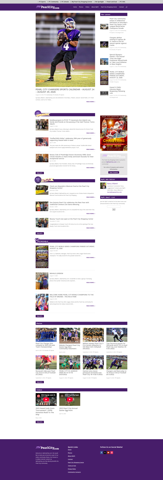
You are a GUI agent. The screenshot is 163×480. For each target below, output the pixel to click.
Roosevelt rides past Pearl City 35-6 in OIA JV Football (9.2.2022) (46, 372)
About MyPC (95, 7)
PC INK (111, 82)
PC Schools (65, 2)
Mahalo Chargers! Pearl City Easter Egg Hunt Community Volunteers (69, 347)
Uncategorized (119, 32)
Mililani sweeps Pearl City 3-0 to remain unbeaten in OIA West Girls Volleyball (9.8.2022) (93, 345)
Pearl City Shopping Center (109, 7)
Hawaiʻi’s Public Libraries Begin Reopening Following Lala (117, 90)
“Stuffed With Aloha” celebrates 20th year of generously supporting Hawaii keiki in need (70, 139)
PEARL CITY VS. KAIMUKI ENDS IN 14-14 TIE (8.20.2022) (68, 372)
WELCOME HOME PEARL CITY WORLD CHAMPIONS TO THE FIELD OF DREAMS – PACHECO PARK (72, 296)
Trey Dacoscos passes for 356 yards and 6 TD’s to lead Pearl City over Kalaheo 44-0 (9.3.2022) (116, 345)
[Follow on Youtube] (108, 452)
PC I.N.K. (122, 2)
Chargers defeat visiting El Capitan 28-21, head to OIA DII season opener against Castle (118, 41)
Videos (87, 7)
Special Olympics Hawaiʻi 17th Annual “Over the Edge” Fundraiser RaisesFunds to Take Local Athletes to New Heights (118, 59)
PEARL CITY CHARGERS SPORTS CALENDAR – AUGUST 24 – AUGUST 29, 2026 (65, 90)
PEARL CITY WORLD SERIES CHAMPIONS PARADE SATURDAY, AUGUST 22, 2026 (117, 75)
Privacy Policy (72, 469)
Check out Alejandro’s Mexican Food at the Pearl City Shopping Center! (69, 187)
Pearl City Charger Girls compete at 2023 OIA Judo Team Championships (45, 345)
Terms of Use (72, 465)
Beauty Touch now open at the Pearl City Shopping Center (71, 219)
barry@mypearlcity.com (114, 192)
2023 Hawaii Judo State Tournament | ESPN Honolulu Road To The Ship (45, 411)
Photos (81, 7)
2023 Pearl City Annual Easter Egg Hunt (68, 409)
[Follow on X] (105, 452)
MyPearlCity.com (111, 162)
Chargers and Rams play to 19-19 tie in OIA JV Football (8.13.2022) (116, 372)
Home (75, 7)
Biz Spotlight (99, 2)
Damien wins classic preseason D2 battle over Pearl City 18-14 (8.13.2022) (92, 372)
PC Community (53, 2)
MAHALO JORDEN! (56, 273)
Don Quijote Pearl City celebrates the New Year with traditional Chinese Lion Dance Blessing (69, 203)
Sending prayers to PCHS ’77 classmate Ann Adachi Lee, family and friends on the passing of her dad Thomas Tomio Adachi (72, 122)
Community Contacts (74, 472)
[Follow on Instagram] (111, 452)
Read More (90, 101)
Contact (121, 7)
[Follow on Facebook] (101, 452)
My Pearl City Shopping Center (82, 2)
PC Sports (42, 2)
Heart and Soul (112, 2)
